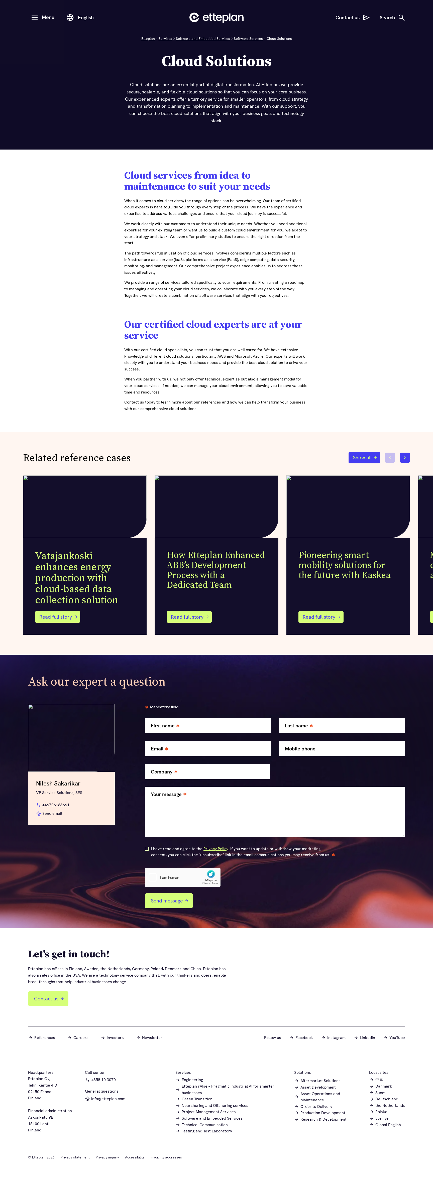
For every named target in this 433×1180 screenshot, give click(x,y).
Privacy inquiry (107, 1157)
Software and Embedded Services (203, 38)
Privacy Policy (215, 848)
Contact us (46, 998)
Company (162, 772)
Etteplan (148, 38)
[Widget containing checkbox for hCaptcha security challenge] (183, 877)
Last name (296, 726)
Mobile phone (300, 749)
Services (165, 38)
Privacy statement (75, 1157)
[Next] (405, 458)
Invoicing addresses (166, 1157)
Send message (167, 900)
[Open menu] (34, 17)
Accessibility (135, 1157)
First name (163, 726)
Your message (166, 794)
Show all (362, 457)
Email (157, 749)
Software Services (248, 38)
